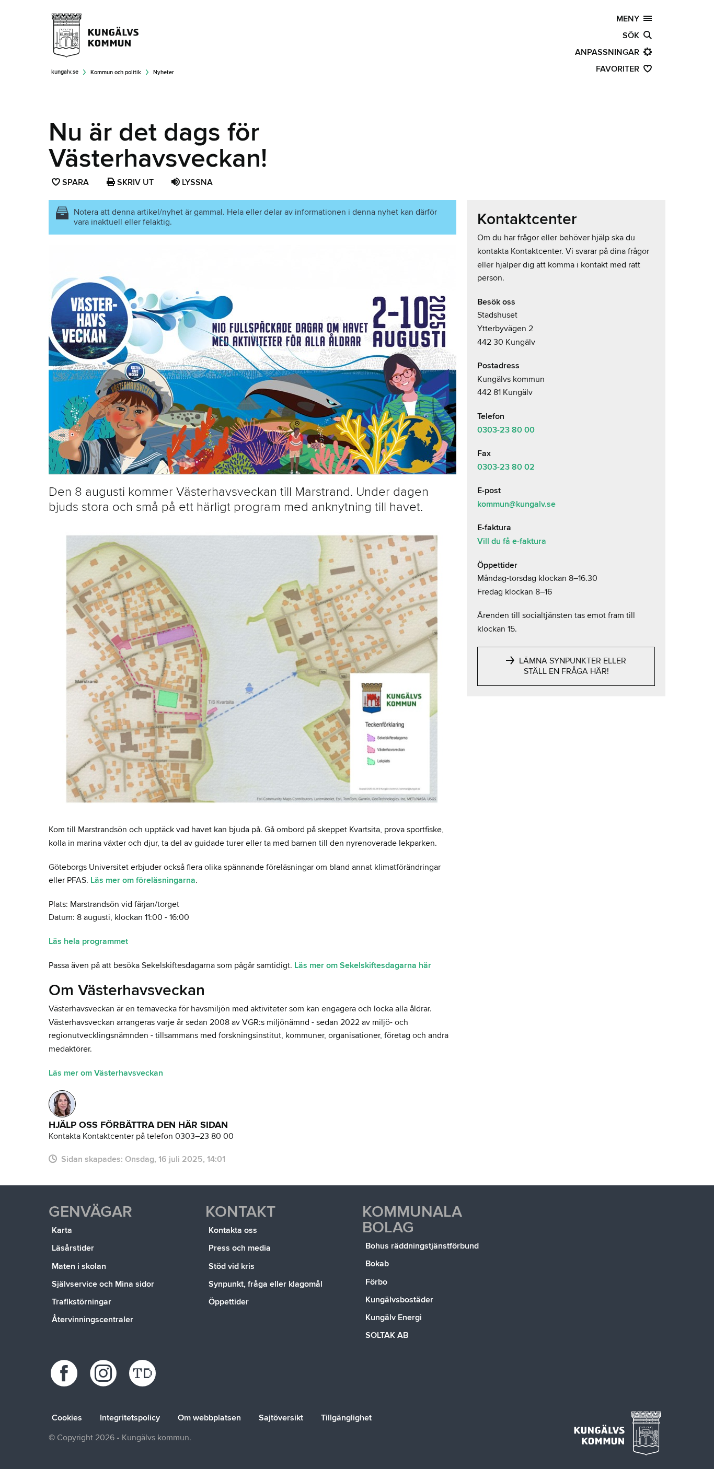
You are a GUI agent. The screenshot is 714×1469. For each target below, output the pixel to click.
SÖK (633, 35)
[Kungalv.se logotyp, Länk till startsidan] (96, 35)
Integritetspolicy (130, 1418)
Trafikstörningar (81, 1302)
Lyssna (196, 182)
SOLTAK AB (386, 1335)
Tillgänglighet (346, 1418)
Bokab (377, 1263)
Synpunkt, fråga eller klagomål (266, 1284)
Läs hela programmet (88, 941)
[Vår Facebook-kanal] (66, 1373)
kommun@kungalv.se (516, 504)
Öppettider (229, 1302)
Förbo (376, 1282)
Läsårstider (73, 1248)
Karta (62, 1230)
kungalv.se (64, 71)
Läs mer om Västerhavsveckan (106, 1073)
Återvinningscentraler (92, 1319)
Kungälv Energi (393, 1317)
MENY (629, 19)
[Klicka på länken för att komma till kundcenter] (62, 1103)
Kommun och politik (115, 72)
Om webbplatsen (209, 1418)
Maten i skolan (79, 1266)
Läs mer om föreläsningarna (142, 880)
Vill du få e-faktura (511, 541)
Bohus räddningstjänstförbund (422, 1246)
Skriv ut (134, 182)
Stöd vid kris (232, 1266)
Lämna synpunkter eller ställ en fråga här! (571, 666)
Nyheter (163, 72)
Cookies (67, 1418)
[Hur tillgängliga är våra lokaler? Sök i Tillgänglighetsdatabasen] (144, 1373)
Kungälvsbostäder (399, 1300)
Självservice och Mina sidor (103, 1284)
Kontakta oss (233, 1230)
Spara (76, 183)
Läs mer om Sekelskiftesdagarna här (362, 965)
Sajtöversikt (281, 1418)
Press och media (240, 1248)
